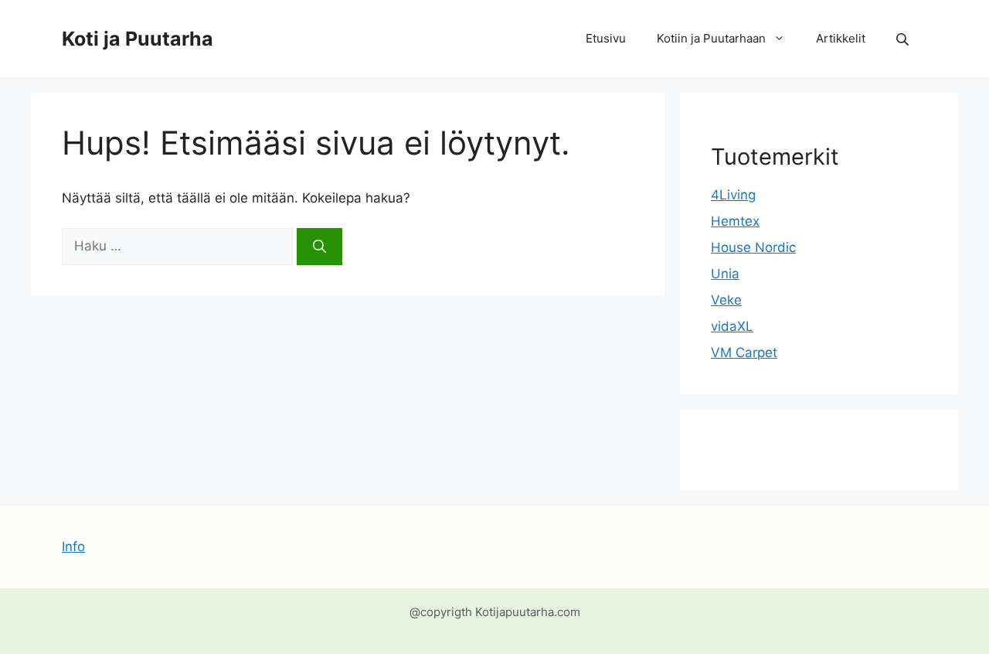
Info (73, 546)
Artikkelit (840, 38)
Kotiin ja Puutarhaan (711, 38)
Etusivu (606, 38)
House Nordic (753, 247)
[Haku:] (179, 246)
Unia (725, 273)
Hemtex (735, 221)
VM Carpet (744, 352)
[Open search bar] (904, 39)
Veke (726, 300)
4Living (733, 195)
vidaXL (732, 326)
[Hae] (319, 246)
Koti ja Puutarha (137, 38)
